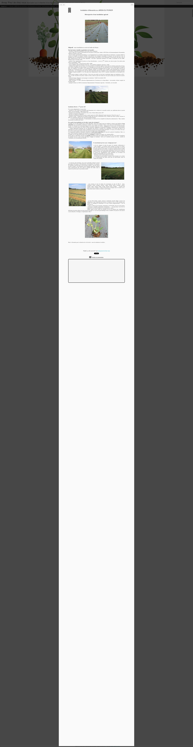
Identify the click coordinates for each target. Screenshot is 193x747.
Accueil (11, 6)
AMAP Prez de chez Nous (20, 6)
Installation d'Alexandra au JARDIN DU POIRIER (96, 10)
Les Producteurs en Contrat (34, 6)
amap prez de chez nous (104, 251)
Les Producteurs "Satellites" (48, 6)
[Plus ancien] (63, 5)
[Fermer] (132, 5)
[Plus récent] (61, 5)
